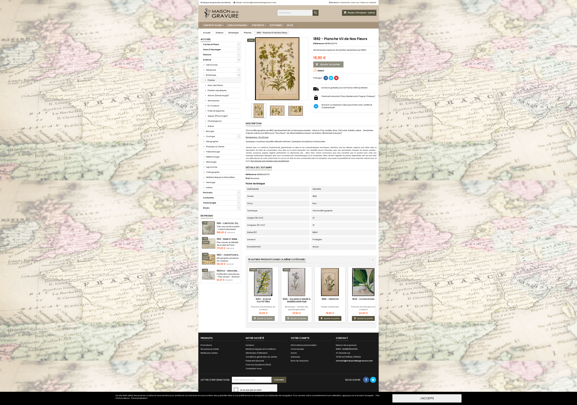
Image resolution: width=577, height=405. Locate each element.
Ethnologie (211, 161)
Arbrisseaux (213, 100)
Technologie (209, 202)
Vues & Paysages (236, 25)
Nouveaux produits (210, 349)
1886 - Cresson (330, 299)
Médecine (211, 70)
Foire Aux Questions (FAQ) (258, 364)
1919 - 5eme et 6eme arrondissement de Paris (228, 239)
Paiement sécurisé (255, 360)
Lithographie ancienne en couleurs (228, 259)
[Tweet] (331, 78)
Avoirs (294, 353)
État (248, 178)
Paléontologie (213, 151)
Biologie (210, 131)
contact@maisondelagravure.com (259, 2)
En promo (207, 215)
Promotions (206, 345)
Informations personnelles (303, 345)
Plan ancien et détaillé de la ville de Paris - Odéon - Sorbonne (227, 245)
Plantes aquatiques (217, 90)
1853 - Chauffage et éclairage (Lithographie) (228, 255)
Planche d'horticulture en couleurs (263, 308)
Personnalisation (139, 398)
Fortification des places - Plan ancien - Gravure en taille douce (228, 277)
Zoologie (210, 136)
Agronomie (211, 167)
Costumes (276, 25)
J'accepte (427, 398)
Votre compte (300, 338)
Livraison (250, 345)
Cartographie (213, 172)
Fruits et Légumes (216, 110)
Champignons (215, 121)
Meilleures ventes (209, 353)
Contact (342, 338)
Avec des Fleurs (215, 85)
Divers (206, 207)
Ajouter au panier (328, 64)
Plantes (211, 80)
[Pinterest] (336, 78)
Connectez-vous (347, 2)
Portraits (258, 25)
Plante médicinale (330, 306)
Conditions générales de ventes (261, 356)
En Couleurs (213, 105)
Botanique (211, 75)
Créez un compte (367, 2)
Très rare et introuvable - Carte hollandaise (228, 228)
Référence (318, 43)
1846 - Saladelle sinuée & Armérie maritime (297, 300)
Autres (211, 126)
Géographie (212, 141)
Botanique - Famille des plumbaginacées (296, 308)
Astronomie (212, 64)
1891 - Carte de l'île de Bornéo (228, 223)
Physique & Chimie (215, 146)
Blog (290, 25)
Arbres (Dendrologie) (218, 95)
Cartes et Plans (212, 25)
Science (207, 59)
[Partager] (326, 78)
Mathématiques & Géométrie (220, 177)
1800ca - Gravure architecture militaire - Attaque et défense (228, 271)
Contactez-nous (254, 368)
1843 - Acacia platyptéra (263, 300)
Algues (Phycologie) (218, 116)
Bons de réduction (300, 360)
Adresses (295, 356)
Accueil (206, 39)
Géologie (210, 182)
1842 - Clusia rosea (363, 299)
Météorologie (213, 156)
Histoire (207, 54)
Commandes (297, 349)
